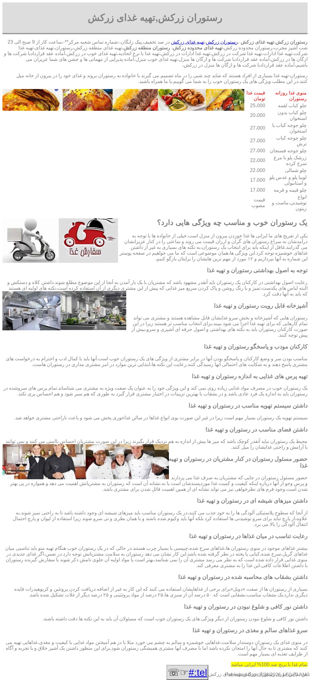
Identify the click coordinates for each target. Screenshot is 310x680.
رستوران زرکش (222, 42)
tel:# (198, 672)
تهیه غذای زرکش (187, 42)
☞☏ (187, 672)
